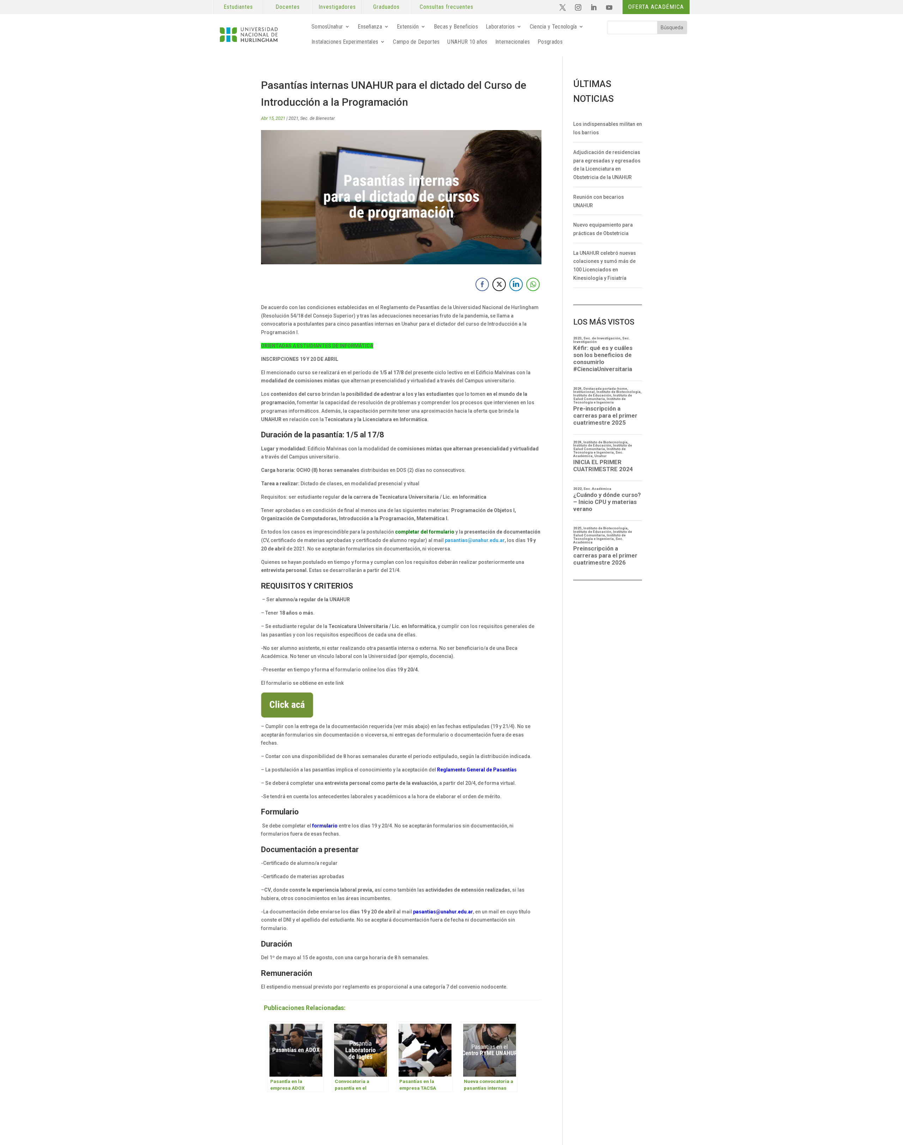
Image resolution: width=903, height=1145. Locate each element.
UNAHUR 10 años (467, 41)
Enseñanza (370, 26)
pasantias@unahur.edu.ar (475, 540)
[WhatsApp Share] (533, 284)
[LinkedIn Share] (516, 284)
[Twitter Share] (499, 284)
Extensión (408, 26)
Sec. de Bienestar (317, 118)
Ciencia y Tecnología (553, 26)
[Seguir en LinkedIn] (593, 7)
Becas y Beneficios (456, 26)
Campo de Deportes (416, 41)
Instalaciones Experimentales (344, 41)
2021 (293, 118)
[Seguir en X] (562, 7)
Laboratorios (500, 26)
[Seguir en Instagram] (578, 7)
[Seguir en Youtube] (609, 7)
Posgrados (550, 41)
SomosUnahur (327, 26)
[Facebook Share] (482, 284)
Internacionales (512, 41)
